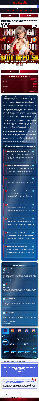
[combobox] (18, 6)
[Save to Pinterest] (12, 397)
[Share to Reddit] (15, 397)
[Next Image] (38, 44)
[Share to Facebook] (6, 397)
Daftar (29, 15)
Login (9, 15)
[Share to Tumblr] (18, 397)
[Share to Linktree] (9, 397)
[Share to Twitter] (3, 397)
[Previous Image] (1, 44)
